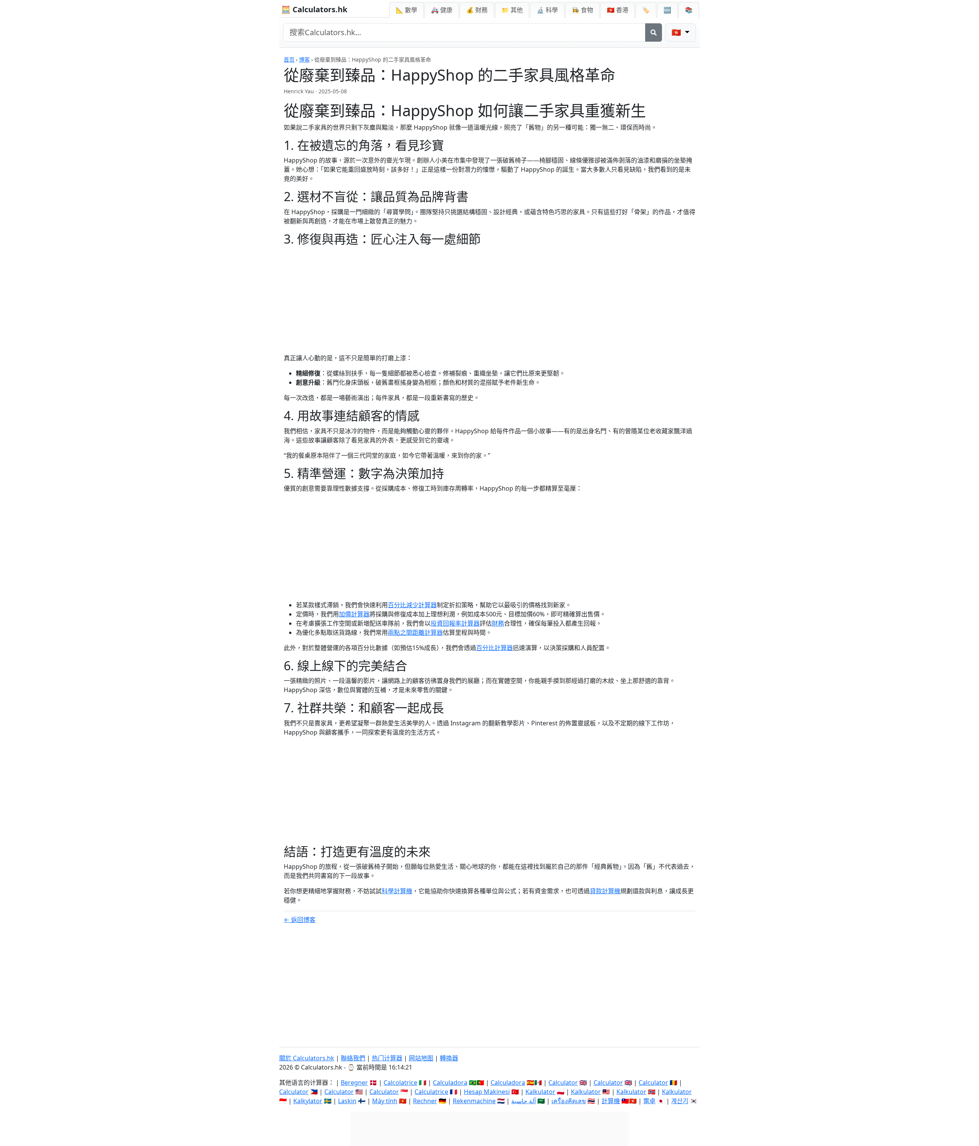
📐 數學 (406, 10)
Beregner (354, 1082)
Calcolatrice (400, 1082)
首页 (289, 59)
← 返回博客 (299, 919)
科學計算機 (397, 891)
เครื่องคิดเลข (568, 1101)
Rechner (425, 1101)
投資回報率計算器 (455, 623)
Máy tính (384, 1101)
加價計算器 (354, 614)
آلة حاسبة (523, 1101)
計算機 (611, 1101)
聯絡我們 (353, 1058)
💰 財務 (477, 10)
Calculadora (450, 1082)
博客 (304, 59)
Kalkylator (307, 1101)
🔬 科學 (547, 10)
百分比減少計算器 (412, 605)
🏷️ (646, 10)
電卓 (649, 1101)
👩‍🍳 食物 (582, 10)
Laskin (347, 1101)
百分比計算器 (494, 648)
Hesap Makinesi (487, 1091)
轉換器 (449, 1058)
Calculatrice (431, 1091)
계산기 (679, 1101)
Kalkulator (540, 1091)
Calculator (563, 1082)
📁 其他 (512, 10)
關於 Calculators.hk (306, 1058)
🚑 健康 (441, 10)
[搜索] (653, 32)
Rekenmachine (474, 1101)
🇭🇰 (617, 10)
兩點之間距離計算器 (415, 632)
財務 (498, 623)
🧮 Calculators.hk (314, 9)
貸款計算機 (605, 891)
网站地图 (421, 1058)
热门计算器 (387, 1058)
